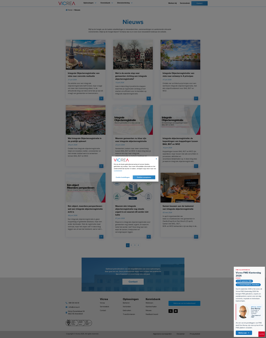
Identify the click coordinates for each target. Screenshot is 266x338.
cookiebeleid (118, 171)
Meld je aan (242, 333)
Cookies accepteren (144, 177)
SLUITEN (261, 334)
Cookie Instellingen (123, 177)
